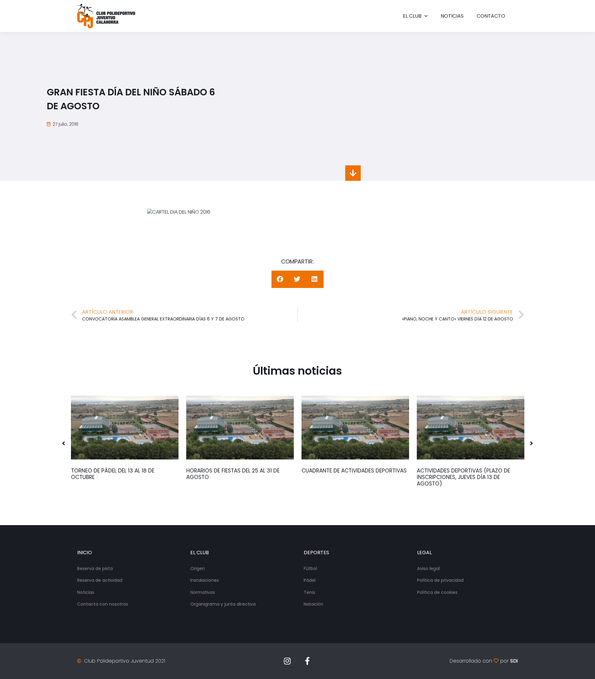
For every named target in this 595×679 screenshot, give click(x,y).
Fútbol (310, 568)
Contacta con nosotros (102, 604)
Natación (313, 604)
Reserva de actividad (99, 580)
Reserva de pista (95, 568)
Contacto (491, 16)
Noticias (452, 16)
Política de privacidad (440, 580)
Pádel (309, 580)
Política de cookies (437, 592)
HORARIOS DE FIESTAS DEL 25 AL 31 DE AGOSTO (233, 474)
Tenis (309, 592)
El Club (412, 16)
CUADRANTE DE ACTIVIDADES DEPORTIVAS (354, 470)
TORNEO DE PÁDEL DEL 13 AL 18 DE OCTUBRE (112, 474)
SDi (514, 660)
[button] (63, 443)
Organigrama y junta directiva (223, 604)
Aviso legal (428, 568)
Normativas (202, 592)
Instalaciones (204, 580)
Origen (197, 568)
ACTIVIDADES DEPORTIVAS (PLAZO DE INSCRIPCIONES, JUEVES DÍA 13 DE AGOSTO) (463, 477)
